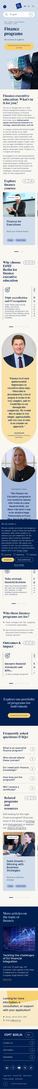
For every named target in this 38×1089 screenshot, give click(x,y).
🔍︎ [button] (33, 5)
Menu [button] (4, 6)
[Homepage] (19, 6)
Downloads (19, 1079)
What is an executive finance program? (14, 749)
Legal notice (7, 1075)
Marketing (20, 555)
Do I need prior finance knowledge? (16, 768)
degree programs (16, 827)
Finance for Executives (14, 223)
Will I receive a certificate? (11, 788)
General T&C (17, 1075)
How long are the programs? (12, 778)
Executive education (20, 22)
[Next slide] (31, 181)
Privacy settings (8, 1079)
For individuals (8, 23)
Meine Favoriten (29, 6)
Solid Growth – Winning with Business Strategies (16, 866)
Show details (19, 565)
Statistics (33, 555)
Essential (7, 555)
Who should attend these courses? (13, 758)
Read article (7, 979)
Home (6, 22)
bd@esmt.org (15, 1020)
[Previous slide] (25, 181)
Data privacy (27, 1075)
